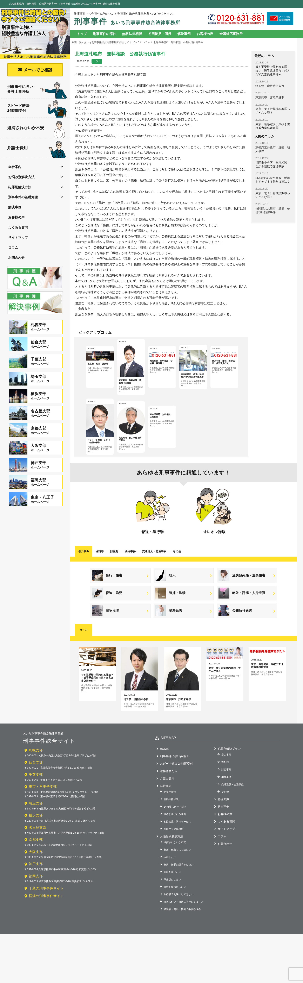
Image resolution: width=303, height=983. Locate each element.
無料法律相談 (132, 34)
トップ (82, 34)
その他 (177, 551)
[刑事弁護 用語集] (35, 314)
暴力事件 (83, 551)
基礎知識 (223, 799)
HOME (164, 748)
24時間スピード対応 (175, 806)
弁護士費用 (17, 147)
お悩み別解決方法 (21, 177)
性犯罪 (100, 551)
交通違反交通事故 (154, 551)
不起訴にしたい (172, 879)
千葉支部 (36, 774)
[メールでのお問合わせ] (280, 23)
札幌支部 (36, 750)
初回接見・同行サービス (177, 821)
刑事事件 (127, 21)
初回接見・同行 (159, 34)
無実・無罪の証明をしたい (178, 864)
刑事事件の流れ (104, 34)
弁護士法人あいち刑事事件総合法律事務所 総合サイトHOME (105, 42)
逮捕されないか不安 (25, 127)
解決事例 (14, 207)
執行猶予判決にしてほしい (178, 894)
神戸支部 (36, 864)
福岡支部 (36, 876)
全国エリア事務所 (173, 829)
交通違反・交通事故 (232, 784)
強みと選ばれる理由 (175, 814)
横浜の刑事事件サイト (46, 896)
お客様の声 (16, 217)
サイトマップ (18, 237)
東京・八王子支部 (43, 786)
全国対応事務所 (231, 34)
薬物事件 (130, 551)
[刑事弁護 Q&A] (35, 289)
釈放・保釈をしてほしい (177, 849)
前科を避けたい (172, 872)
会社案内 (14, 167)
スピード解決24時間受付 (18, 108)
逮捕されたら (168, 771)
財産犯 (114, 551)
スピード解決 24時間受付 (176, 763)
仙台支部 (36, 762)
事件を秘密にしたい (175, 886)
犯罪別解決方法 (19, 187)
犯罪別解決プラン (229, 748)
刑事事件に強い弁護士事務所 (20, 88)
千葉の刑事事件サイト (46, 888)
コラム (13, 247)
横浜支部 (36, 815)
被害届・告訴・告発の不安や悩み (182, 909)
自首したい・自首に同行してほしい (183, 901)
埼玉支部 (36, 803)
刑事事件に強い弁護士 (174, 756)
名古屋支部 (37, 827)
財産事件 (226, 769)
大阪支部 (36, 852)
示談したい (170, 857)
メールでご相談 (37, 70)
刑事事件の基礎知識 (23, 197)
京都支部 (36, 839)
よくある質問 (18, 227)
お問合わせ (16, 257)
